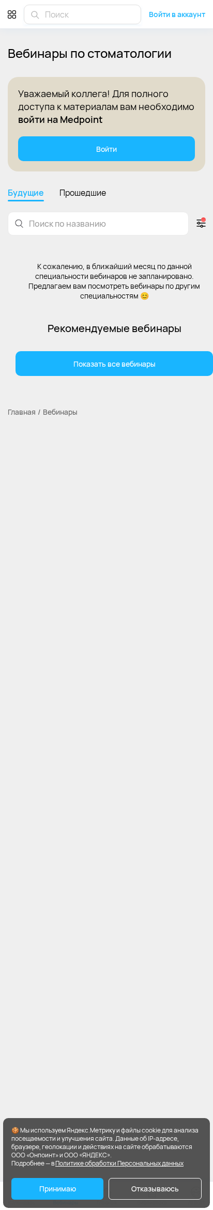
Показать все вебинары (114, 364)
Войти (106, 149)
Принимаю (57, 1188)
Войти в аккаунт (177, 14)
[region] (106, 194)
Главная (22, 412)
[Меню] (12, 14)
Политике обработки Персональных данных (119, 1163)
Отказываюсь (155, 1188)
